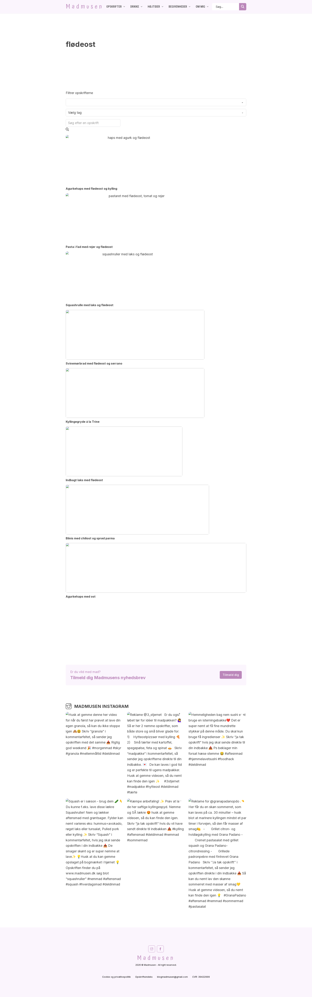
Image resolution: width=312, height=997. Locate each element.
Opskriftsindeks (144, 976)
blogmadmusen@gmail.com (172, 976)
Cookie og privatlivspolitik (116, 976)
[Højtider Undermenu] (162, 7)
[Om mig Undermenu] (207, 7)
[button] (67, 129)
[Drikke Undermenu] (141, 7)
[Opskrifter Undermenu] (124, 7)
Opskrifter (114, 6)
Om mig (200, 6)
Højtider (154, 6)
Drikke (134, 6)
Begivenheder (178, 6)
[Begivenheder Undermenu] (189, 7)
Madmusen (85, 6)
